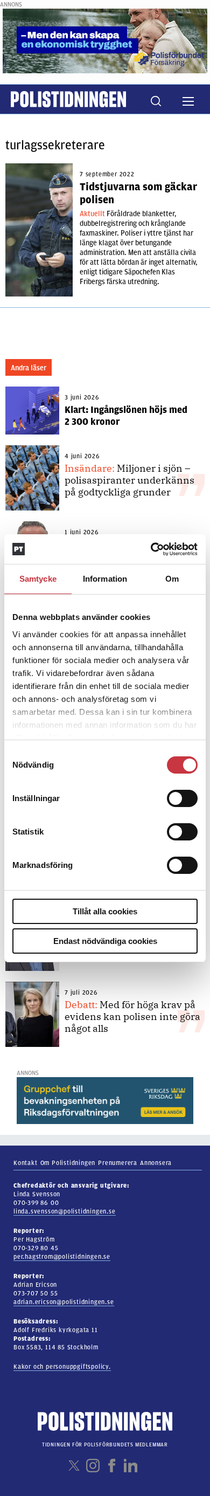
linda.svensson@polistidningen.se (64, 1211)
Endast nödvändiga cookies (105, 941)
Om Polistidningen (68, 1163)
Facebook (111, 1465)
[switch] (182, 798)
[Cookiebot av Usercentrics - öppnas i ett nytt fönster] (151, 549)
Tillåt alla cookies (105, 911)
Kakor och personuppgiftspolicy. (62, 1366)
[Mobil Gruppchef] (105, 1100)
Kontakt (25, 1163)
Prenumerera (117, 1163)
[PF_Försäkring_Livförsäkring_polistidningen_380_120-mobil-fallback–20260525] (105, 40)
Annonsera (156, 1163)
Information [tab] (105, 578)
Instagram (93, 1465)
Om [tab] (172, 578)
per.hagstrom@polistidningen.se (61, 1256)
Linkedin (130, 1465)
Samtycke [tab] (38, 578)
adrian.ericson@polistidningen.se (63, 1302)
